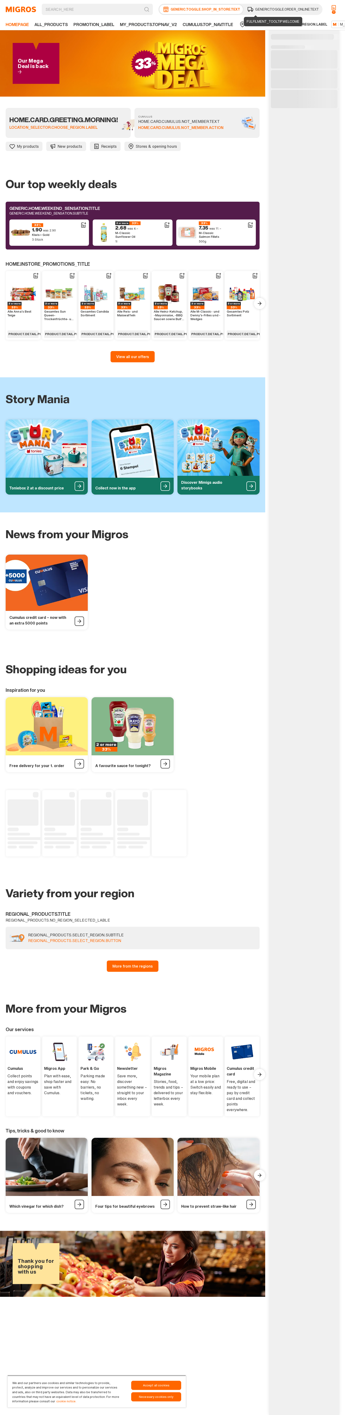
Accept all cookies (156, 1385)
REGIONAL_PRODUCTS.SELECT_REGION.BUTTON (74, 940)
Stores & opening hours (156, 146)
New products (70, 146)
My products (28, 146)
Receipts (109, 146)
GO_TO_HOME (21, 9)
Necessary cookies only (156, 1397)
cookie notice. (66, 1401)
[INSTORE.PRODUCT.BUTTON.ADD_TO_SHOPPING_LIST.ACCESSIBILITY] (83, 225)
